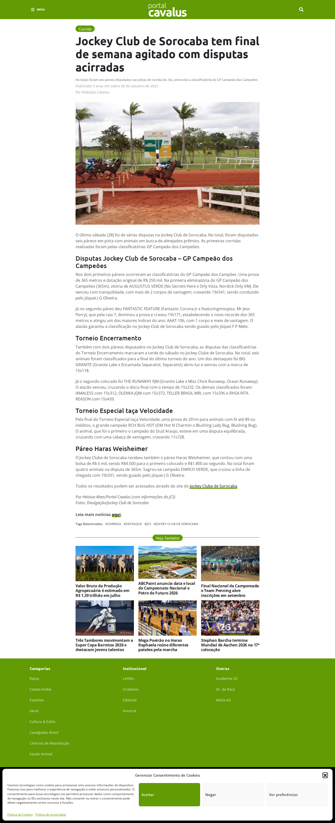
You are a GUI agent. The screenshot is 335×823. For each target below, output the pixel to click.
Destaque (134, 524)
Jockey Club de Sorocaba (176, 524)
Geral (34, 710)
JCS (148, 524)
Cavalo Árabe (40, 689)
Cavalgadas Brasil (44, 732)
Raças (34, 678)
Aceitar (148, 794)
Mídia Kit (223, 700)
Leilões (128, 678)
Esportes (37, 700)
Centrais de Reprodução (49, 743)
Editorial (130, 700)
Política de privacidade (50, 814)
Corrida (114, 524)
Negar (210, 794)
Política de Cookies (20, 814)
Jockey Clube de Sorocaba (213, 486)
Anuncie (129, 710)
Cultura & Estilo (42, 721)
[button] (325, 775)
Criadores (131, 689)
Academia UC (227, 678)
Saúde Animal (41, 754)
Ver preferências (283, 794)
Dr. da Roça (225, 689)
